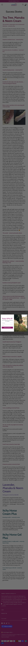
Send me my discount (7, 327)
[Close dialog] (26, 315)
